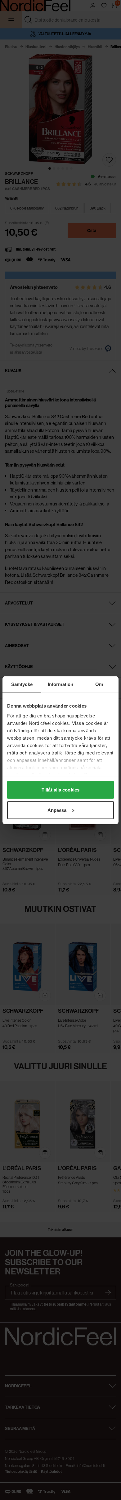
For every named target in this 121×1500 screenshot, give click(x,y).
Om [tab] (99, 684)
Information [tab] (60, 684)
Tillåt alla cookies (60, 789)
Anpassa (57, 809)
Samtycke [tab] (22, 684)
